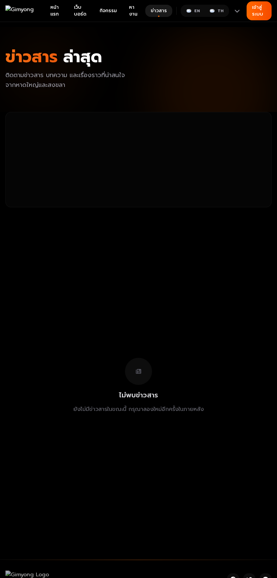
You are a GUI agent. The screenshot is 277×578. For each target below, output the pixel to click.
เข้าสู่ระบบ (257, 11)
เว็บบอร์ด (80, 11)
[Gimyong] (25, 10)
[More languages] (237, 10)
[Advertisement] (138, 159)
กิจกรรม (108, 10)
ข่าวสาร (159, 10)
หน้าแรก (54, 11)
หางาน (133, 11)
